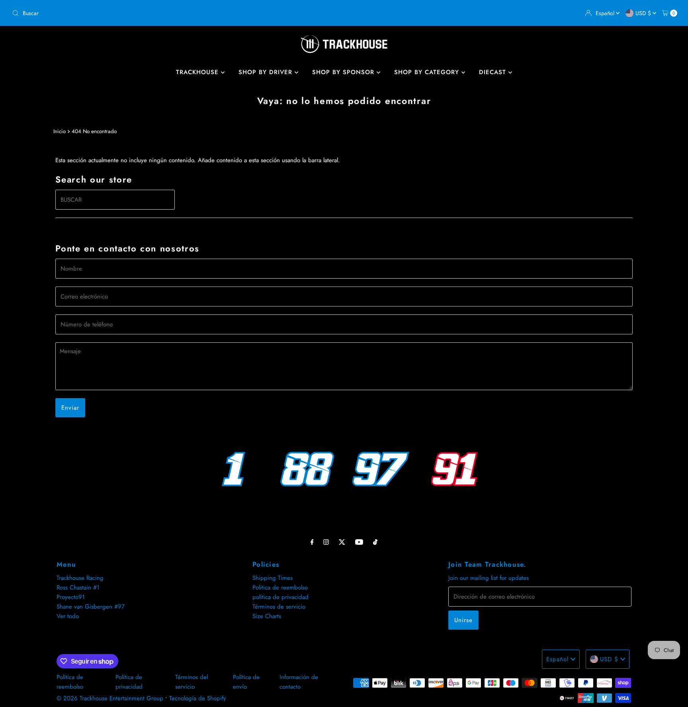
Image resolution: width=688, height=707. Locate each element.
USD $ (644, 13)
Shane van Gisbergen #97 (91, 606)
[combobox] (175, 13)
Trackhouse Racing (80, 577)
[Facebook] (312, 541)
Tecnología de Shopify (197, 698)
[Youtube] (359, 541)
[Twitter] (342, 541)
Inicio (59, 131)
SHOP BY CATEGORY (427, 72)
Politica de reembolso (280, 587)
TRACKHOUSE (198, 72)
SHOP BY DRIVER (266, 72)
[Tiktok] (375, 541)
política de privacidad (280, 597)
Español (606, 13)
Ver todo (68, 616)
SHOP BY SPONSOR (344, 72)
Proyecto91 (71, 597)
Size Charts (266, 616)
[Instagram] (326, 541)
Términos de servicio (278, 606)
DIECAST (493, 72)
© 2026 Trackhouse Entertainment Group (110, 698)
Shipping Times (272, 577)
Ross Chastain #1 (78, 587)
